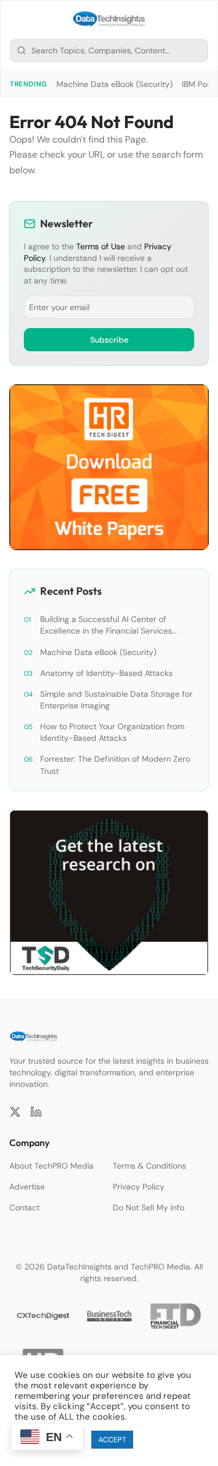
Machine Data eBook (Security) (114, 84)
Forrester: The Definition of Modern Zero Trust (115, 765)
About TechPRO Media (51, 1166)
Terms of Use (100, 246)
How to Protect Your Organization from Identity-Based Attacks (112, 732)
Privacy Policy (139, 1186)
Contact (24, 1207)
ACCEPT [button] (112, 1440)
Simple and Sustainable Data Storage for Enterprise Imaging (116, 700)
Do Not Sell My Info (148, 1207)
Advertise (27, 1186)
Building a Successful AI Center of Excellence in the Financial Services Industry (106, 625)
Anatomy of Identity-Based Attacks (106, 673)
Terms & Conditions (149, 1166)
